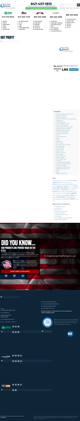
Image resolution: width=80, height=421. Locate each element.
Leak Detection (58, 208)
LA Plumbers (58, 216)
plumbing (75, 191)
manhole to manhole (62, 186)
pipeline (64, 190)
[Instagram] (21, 356)
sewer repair (69, 195)
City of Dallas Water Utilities (63, 123)
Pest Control (58, 209)
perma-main (71, 188)
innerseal (62, 184)
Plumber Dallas (60, 149)
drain (61, 182)
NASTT (58, 138)
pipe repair (62, 191)
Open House (59, 141)
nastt (70, 186)
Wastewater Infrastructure (63, 168)
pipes (66, 191)
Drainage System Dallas (62, 133)
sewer (74, 193)
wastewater (66, 199)
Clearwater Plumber (60, 206)
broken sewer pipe (57, 180)
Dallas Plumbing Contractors (63, 128)
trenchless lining (70, 197)
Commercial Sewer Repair (61, 214)
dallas (58, 182)
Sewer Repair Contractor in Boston (63, 217)
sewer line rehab (55, 195)
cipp (54, 182)
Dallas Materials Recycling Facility (64, 127)
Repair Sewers (59, 151)
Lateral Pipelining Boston (61, 219)
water (72, 199)
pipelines (73, 189)
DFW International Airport (62, 131)
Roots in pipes (59, 154)
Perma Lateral (59, 143)
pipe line (69, 189)
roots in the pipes (62, 193)
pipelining (55, 191)
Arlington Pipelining (61, 115)
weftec (58, 170)
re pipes (57, 193)
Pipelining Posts (60, 147)
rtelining (69, 193)
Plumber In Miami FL (60, 213)
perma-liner (62, 188)
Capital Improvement (61, 117)
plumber (70, 191)
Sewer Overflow (60, 157)
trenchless (60, 197)
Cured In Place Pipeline (62, 125)
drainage (64, 182)
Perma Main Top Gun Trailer (63, 144)
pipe (57, 189)
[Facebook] (13, 327)
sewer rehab (62, 195)
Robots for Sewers (60, 152)
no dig (72, 186)
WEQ (57, 171)
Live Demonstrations (61, 136)
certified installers (72, 180)
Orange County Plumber (61, 211)
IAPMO (58, 135)
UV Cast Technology (61, 165)
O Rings (58, 139)
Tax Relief (58, 160)
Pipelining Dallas (60, 146)
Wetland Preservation (61, 173)
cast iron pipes (64, 180)
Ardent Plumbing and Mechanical (64, 114)
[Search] (78, 5)
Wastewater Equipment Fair (63, 167)
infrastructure (56, 184)
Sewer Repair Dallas (61, 159)
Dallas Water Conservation (62, 130)
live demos (70, 184)
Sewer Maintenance (61, 155)
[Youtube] (18, 327)
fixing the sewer (69, 182)
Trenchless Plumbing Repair (63, 163)
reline (53, 193)
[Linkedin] (16, 327)
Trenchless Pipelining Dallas (63, 162)
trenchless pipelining (57, 199)
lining (65, 184)
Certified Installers (60, 122)
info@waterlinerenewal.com (8, 319)
